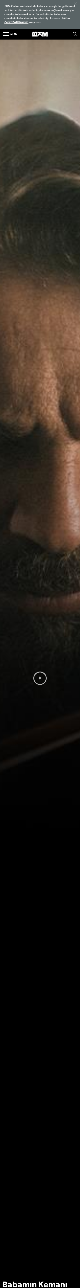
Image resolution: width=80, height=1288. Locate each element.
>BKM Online (40, 34)
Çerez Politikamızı (16, 22)
